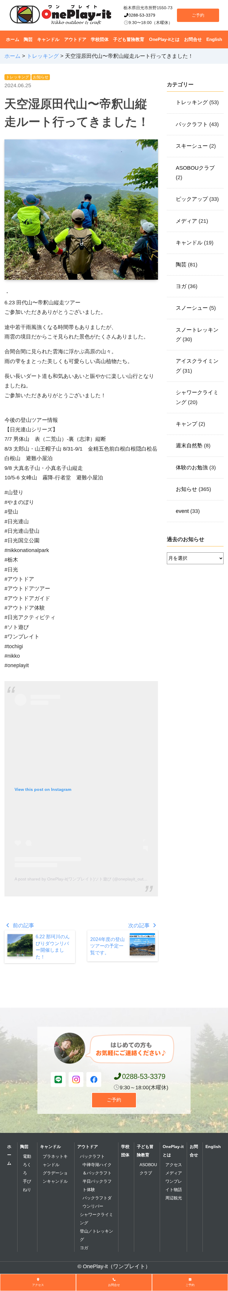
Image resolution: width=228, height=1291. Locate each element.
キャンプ (186, 424)
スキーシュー (192, 146)
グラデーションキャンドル (55, 1177)
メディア (186, 221)
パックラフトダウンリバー (97, 1202)
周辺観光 (173, 1197)
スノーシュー (192, 308)
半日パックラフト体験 (97, 1185)
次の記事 (139, 925)
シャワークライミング (96, 1218)
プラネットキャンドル (55, 1160)
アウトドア (75, 39)
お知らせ (40, 77)
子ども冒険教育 (128, 39)
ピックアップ (192, 199)
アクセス (173, 1164)
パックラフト (192, 124)
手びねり (27, 1185)
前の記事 (22, 925)
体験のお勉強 (192, 467)
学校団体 (100, 39)
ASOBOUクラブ (195, 168)
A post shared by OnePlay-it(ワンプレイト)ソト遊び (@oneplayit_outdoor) (84, 879)
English (214, 39)
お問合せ (193, 39)
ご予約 (198, 15)
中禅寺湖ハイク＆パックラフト (97, 1168)
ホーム (12, 39)
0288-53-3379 (142, 15)
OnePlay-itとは (164, 39)
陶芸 (28, 39)
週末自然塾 (189, 446)
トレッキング (17, 77)
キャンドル (48, 39)
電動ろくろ (27, 1164)
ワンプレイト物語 (173, 1185)
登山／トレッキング (96, 1235)
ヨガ (181, 286)
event (182, 511)
